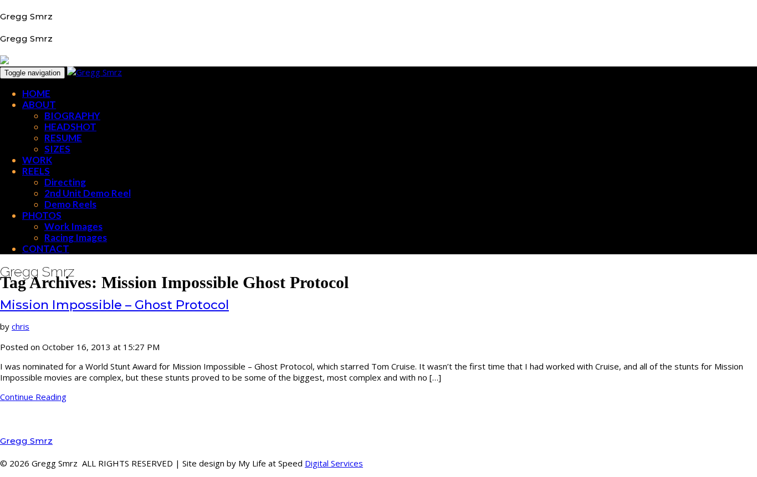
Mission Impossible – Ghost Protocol (114, 304)
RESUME (63, 137)
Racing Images (75, 237)
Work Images (73, 226)
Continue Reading (33, 396)
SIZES (57, 149)
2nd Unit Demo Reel (87, 193)
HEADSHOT (70, 126)
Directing (65, 182)
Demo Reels (70, 204)
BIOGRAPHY (72, 115)
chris (20, 326)
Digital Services (334, 463)
